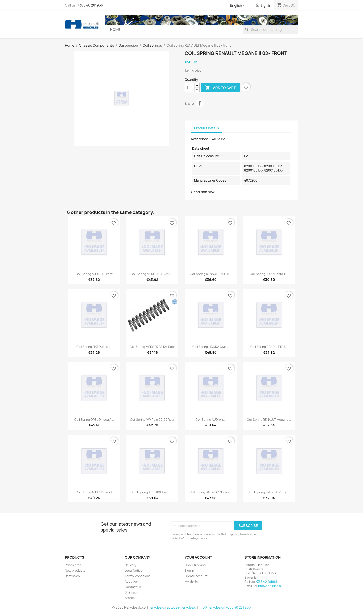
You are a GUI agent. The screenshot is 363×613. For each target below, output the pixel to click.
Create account (196, 576)
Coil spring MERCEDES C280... (152, 274)
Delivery (130, 565)
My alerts (191, 581)
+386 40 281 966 (238, 607)
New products (75, 570)
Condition (199, 192)
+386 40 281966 (90, 5)
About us (131, 581)
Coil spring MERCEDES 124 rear (152, 347)
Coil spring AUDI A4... (211, 420)
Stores (130, 598)
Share (199, 103)
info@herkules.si (269, 586)
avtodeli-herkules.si (182, 607)
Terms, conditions (138, 576)
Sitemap (131, 592)
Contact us (133, 587)
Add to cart (220, 87)
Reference (199, 139)
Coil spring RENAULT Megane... (269, 420)
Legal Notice (133, 570)
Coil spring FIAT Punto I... (94, 347)
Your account (198, 557)
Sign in (189, 570)
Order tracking (195, 565)
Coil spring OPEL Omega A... (94, 420)
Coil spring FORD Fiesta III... (269, 274)
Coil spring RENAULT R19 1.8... (210, 274)
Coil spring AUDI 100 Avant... (152, 492)
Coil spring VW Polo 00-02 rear (152, 420)
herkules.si (157, 607)
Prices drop (73, 565)
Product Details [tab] (206, 128)
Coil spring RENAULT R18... (269, 347)
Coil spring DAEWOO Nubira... (210, 492)
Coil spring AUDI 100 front (94, 274)
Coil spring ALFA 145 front (94, 492)
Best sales (72, 576)
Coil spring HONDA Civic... (210, 347)
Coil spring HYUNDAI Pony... (268, 492)
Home (115, 29)
